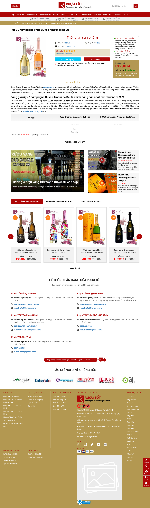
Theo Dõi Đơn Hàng (35, 396)
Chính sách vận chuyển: (124, 38)
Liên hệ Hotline (97, 59)
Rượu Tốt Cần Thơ (59, 409)
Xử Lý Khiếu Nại (9, 420)
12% (98, 43)
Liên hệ (15, 6)
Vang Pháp (130, 416)
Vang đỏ (129, 435)
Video (117, 14)
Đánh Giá (31, 406)
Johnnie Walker (132, 447)
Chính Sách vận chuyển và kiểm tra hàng (12, 401)
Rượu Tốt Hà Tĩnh (59, 406)
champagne (48, 87)
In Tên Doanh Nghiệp (10, 454)
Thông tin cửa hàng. (64, 54)
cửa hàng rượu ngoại (32, 111)
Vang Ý (129, 419)
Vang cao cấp (131, 400)
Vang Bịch (73, 14)
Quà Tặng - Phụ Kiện (102, 14)
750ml (67, 43)
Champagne (86, 14)
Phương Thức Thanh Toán (12, 417)
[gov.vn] (83, 502)
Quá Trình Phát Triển (35, 454)
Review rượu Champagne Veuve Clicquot (127, 177)
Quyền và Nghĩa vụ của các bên (13, 425)
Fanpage (146, 474)
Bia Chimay (131, 441)
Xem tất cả (75, 268)
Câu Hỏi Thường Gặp (35, 400)
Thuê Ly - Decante (9, 460)
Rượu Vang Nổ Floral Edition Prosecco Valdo (58, 251)
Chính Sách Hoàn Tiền (11, 396)
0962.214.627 (33, 304)
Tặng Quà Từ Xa (9, 457)
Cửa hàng (146, 468)
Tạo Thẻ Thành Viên (10, 464)
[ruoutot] (75, 6)
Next (139, 236)
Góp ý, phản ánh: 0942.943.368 (88, 433)
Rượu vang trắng (132, 431)
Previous (11, 236)
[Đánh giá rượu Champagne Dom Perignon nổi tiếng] (102, 160)
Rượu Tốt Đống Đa (59, 396)
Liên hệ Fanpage (68, 59)
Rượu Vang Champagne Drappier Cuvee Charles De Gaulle (124, 251)
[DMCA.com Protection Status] (99, 477)
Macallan (130, 457)
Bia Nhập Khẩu (59, 14)
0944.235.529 (86, 304)
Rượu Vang (45, 14)
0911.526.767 (19, 326)
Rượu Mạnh (32, 14)
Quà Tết (20, 14)
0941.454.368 (20, 304)
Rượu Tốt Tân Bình (59, 403)
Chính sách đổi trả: (122, 51)
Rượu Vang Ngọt (132, 406)
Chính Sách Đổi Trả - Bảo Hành (12, 407)
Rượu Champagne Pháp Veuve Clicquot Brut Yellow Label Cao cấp (91, 251)
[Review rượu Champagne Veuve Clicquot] (102, 182)
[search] (136, 6)
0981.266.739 (19, 348)
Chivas (129, 451)
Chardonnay (70, 46)
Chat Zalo (146, 479)
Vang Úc (129, 412)
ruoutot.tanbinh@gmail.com (27, 329)
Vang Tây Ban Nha (133, 409)
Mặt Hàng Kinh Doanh (36, 457)
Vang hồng (130, 428)
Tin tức (126, 14)
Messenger (146, 485)
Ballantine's (131, 454)
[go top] (146, 503)
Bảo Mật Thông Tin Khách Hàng (12, 413)
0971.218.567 (32, 326)
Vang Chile (130, 422)
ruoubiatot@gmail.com (25, 308)
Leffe (128, 444)
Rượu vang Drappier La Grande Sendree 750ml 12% (26, 251)
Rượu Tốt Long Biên (60, 400)
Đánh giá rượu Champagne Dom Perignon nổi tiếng (126, 155)
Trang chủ (14, 23)
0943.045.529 (100, 304)
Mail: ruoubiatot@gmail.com (87, 437)
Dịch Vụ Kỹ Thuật (34, 403)
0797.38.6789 (86, 326)
